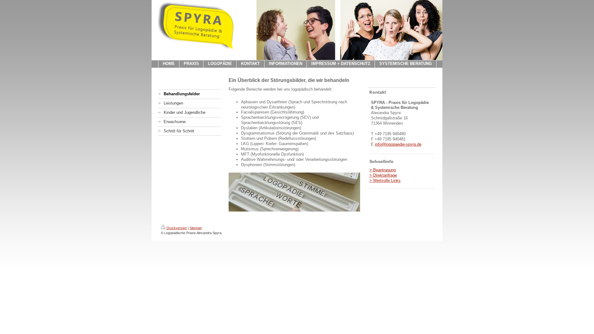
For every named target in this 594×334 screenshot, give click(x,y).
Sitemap (196, 228)
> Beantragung (382, 170)
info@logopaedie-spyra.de (398, 144)
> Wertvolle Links (385, 180)
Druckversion (176, 228)
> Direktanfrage (383, 175)
